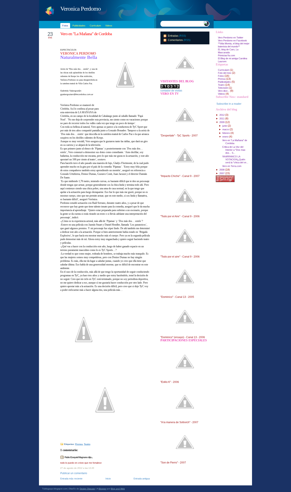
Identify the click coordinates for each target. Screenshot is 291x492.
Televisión (223, 88)
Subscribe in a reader (228, 103)
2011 (222, 118)
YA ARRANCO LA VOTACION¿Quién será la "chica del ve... (235, 159)
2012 (222, 115)
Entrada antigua (142, 478)
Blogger (102, 489)
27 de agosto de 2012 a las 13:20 (77, 468)
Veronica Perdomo (80, 8)
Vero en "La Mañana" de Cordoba (86, 33)
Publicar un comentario (73, 473)
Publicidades (224, 82)
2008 (222, 169)
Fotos (221, 76)
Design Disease (87, 489)
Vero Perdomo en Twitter (230, 37)
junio (225, 125)
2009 (222, 122)
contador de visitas (171, 90)
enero (225, 136)
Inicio (108, 478)
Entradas (173, 35)
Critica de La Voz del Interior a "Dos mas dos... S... (233, 150)
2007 (222, 173)
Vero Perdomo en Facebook (232, 40)
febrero (226, 133)
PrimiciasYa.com (226, 55)
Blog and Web (118, 489)
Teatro (87, 444)
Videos (221, 94)
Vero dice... (223, 91)
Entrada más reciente (71, 478)
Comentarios (175, 40)
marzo (226, 129)
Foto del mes (224, 73)
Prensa (79, 444)
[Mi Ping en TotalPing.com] (225, 181)
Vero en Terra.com (231, 166)
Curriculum (223, 70)
